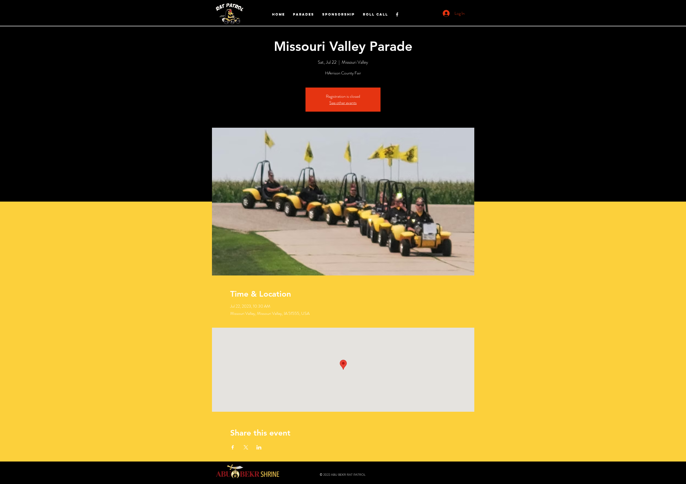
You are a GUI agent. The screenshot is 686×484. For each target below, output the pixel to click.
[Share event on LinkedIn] (259, 447)
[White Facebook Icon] (397, 14)
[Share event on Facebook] (232, 447)
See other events (343, 103)
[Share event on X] (245, 447)
